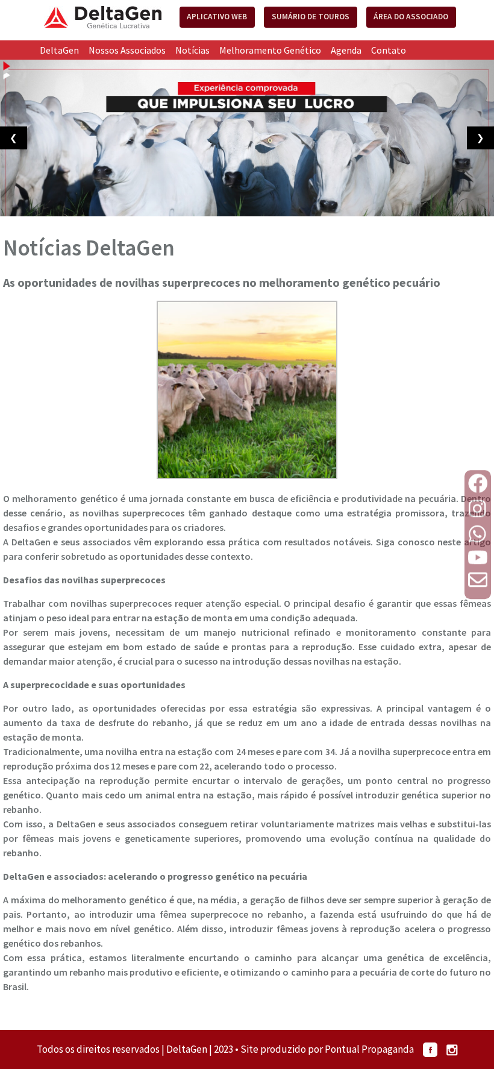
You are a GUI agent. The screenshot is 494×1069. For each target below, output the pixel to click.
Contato (388, 50)
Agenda (346, 50)
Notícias (192, 50)
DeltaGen (59, 50)
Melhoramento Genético (270, 50)
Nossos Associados (127, 50)
